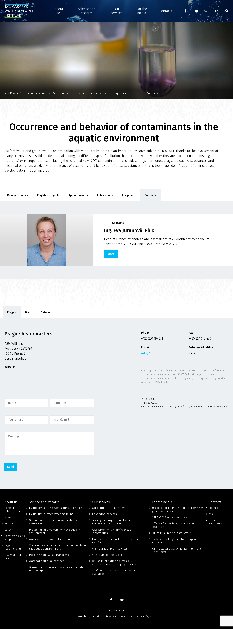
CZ (206, 11)
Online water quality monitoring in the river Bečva (176, 550)
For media (215, 507)
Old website (116, 610)
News (8, 517)
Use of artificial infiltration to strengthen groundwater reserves (178, 509)
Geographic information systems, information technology (57, 569)
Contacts (165, 11)
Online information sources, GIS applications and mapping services (114, 562)
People (9, 523)
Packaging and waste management (50, 554)
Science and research (86, 11)
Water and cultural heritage (46, 561)
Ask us (213, 514)
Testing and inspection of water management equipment (112, 522)
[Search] (226, 11)
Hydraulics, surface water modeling (51, 514)
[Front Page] (25, 11)
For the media (142, 11)
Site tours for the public (107, 554)
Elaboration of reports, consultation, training (115, 541)
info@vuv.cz (150, 353)
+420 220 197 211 (152, 339)
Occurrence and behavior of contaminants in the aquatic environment (57, 547)
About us (59, 11)
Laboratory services (104, 514)
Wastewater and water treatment (50, 539)
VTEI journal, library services (109, 548)
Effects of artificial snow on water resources (173, 525)
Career (9, 529)
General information (12, 509)
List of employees (215, 522)
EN (216, 11)
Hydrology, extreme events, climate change (55, 507)
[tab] (12, 312)
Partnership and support (15, 537)
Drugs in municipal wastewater (171, 533)
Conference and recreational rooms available (114, 572)
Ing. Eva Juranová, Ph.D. (129, 230)
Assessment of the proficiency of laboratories (112, 531)
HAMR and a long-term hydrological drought (174, 541)
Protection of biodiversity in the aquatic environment (54, 531)
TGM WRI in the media (14, 556)
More (111, 254)
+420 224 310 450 (199, 339)
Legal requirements (13, 547)
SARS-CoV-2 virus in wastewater (171, 517)
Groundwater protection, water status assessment (53, 522)
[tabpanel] (116, 403)
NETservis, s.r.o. (146, 616)
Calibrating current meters (108, 507)
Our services (116, 11)
